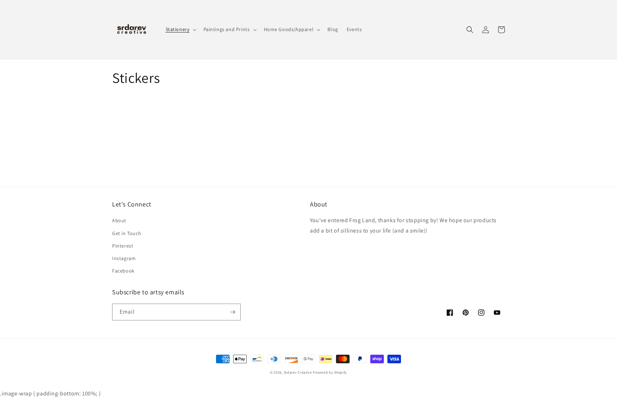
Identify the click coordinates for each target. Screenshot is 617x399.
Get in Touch (126, 233)
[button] (180, 29)
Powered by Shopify (330, 372)
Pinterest (122, 246)
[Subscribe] (232, 312)
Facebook (123, 271)
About (119, 220)
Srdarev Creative (298, 372)
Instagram (124, 258)
